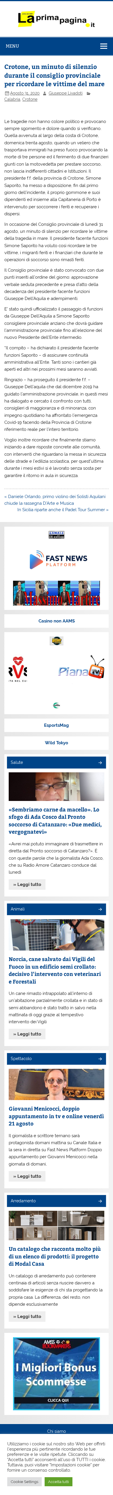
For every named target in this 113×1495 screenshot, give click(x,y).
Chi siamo (56, 1432)
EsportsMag (56, 725)
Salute (17, 762)
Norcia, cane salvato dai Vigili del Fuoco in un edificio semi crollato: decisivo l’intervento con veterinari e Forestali (55, 970)
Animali (18, 909)
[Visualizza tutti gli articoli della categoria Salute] (99, 763)
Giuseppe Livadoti (66, 93)
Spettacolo (21, 1058)
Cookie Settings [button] (24, 1482)
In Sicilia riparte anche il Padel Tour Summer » (63, 509)
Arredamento (23, 1201)
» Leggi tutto (27, 884)
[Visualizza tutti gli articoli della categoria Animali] (99, 909)
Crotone (29, 99)
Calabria (12, 99)
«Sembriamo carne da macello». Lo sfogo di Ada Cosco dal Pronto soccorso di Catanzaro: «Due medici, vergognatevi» (55, 820)
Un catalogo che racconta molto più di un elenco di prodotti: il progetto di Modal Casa (55, 1256)
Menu (12, 46)
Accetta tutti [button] (58, 1482)
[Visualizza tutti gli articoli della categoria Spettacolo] (99, 1059)
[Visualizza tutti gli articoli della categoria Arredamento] (99, 1201)
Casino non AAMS (57, 621)
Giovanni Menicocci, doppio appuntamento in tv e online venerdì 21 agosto (56, 1116)
